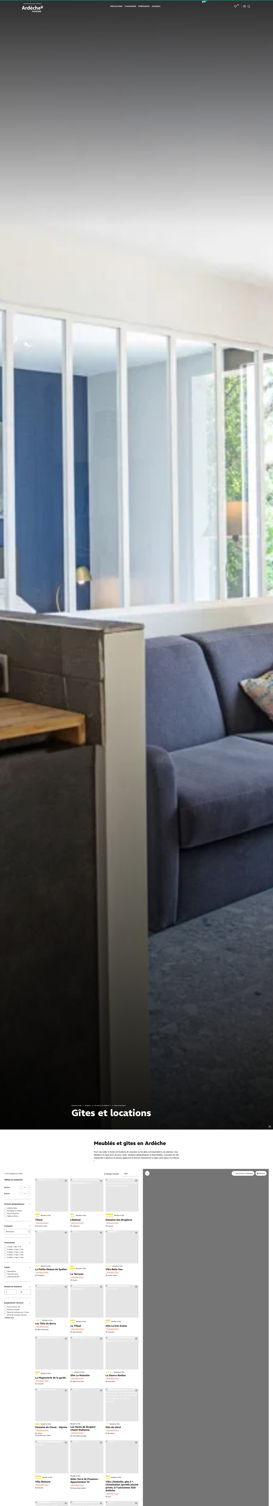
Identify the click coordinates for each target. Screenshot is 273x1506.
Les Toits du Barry (45, 1323)
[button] (204, 1)
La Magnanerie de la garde (50, 1377)
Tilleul (38, 1219)
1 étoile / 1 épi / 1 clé (14, 1247)
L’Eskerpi (75, 1219)
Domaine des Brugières (119, 1219)
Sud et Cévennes (13, 1213)
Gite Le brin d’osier (116, 1325)
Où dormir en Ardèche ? (102, 1105)
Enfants (7, 1193)
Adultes (7, 1187)
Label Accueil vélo (13, 1276)
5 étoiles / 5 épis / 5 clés (15, 1257)
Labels (7, 1267)
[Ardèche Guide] (32, 9)
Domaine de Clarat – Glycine (51, 1427)
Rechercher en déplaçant (244, 1173)
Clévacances (11, 1271)
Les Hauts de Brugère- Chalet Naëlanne (83, 1428)
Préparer (88, 1105)
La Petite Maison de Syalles (51, 1269)
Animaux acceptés (13, 1309)
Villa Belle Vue (114, 1269)
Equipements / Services (13, 1303)
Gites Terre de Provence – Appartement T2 (84, 1480)
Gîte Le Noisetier (80, 1375)
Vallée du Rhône (12, 1216)
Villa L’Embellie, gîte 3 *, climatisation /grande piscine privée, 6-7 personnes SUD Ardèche (122, 1486)
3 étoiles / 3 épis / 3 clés (15, 1252)
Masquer (262, 1173)
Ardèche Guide (76, 1105)
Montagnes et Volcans (14, 1211)
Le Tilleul (75, 1325)
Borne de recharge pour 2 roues (18, 1312)
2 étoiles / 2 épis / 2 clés (15, 1249)
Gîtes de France (12, 1274)
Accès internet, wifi (13, 1307)
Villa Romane (42, 1481)
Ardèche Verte (12, 1208)
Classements (9, 1243)
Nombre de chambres (13, 1287)
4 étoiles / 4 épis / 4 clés (15, 1255)
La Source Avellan (116, 1375)
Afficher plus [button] (9, 1317)
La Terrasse (76, 1273)
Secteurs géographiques (14, 1204)
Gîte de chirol (113, 1427)
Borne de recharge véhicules (17, 1315)
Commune (8, 1226)
